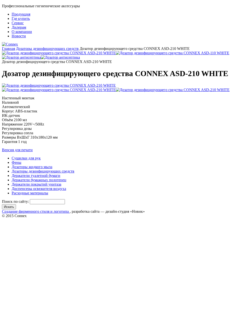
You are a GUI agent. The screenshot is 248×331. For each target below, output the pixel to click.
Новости (19, 36)
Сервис (18, 23)
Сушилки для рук (26, 158)
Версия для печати (17, 150)
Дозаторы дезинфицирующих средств (47, 49)
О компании (22, 32)
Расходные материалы (30, 193)
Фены (16, 162)
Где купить (21, 18)
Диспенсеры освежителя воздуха (39, 189)
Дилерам (19, 27)
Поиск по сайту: (16, 201)
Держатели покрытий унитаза (36, 184)
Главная (8, 49)
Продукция (21, 14)
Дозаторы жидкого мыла (32, 167)
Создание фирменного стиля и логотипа (36, 211)
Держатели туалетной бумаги (36, 175)
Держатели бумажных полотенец (39, 180)
